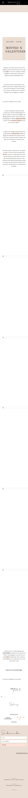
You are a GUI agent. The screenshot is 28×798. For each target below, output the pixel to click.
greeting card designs (20, 118)
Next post (14, 722)
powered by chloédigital (14, 785)
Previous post (14, 714)
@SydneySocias (21, 753)
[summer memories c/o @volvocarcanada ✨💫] (14, 773)
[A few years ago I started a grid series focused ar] (14, 770)
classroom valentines (16, 120)
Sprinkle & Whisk (15, 133)
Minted (7, 71)
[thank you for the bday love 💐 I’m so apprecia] (14, 758)
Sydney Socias (19, 779)
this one (4, 154)
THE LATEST (10, 41)
